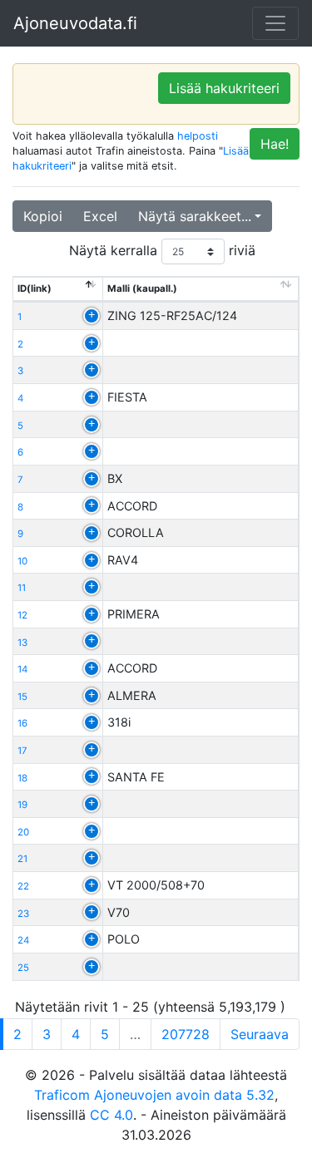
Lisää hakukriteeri (224, 88)
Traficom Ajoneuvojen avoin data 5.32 (154, 1095)
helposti (197, 136)
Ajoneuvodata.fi (75, 23)
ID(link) (34, 288)
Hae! (274, 144)
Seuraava (259, 1034)
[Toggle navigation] (275, 23)
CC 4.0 (111, 1114)
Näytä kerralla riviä (162, 250)
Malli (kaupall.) (142, 288)
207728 (185, 1034)
